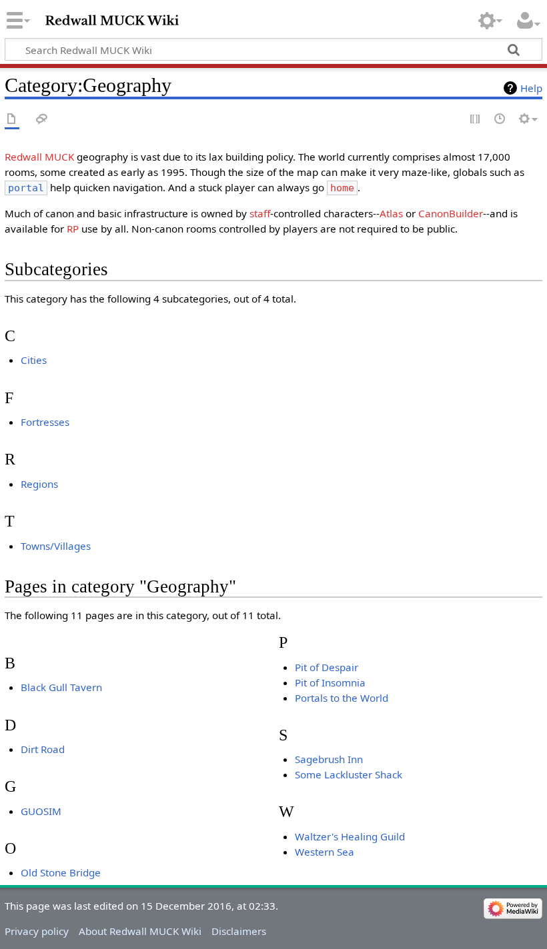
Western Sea (324, 851)
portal (26, 188)
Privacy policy (37, 931)
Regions (39, 483)
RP (73, 228)
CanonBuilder (450, 213)
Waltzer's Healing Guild (350, 836)
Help (531, 88)
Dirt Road (43, 749)
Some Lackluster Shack (348, 774)
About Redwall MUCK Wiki (140, 931)
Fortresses (45, 422)
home (342, 188)
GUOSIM (41, 811)
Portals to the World (341, 697)
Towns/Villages (56, 545)
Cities (34, 360)
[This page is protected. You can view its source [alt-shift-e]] (475, 119)
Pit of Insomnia (330, 682)
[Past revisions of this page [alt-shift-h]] (500, 119)
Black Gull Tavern (61, 687)
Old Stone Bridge (61, 872)
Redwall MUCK (39, 156)
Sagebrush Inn (329, 759)
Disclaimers (238, 931)
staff (259, 213)
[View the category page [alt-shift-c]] (12, 119)
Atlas (391, 213)
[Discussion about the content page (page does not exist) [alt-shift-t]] (42, 119)
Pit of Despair (326, 667)
